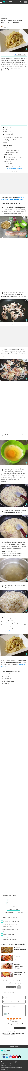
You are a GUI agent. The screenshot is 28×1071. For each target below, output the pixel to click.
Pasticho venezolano (8, 934)
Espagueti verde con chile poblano (12, 922)
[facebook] (3, 1056)
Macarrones (10, 16)
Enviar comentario (20, 1028)
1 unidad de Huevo (11, 164)
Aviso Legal (4, 1063)
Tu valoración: (14, 1021)
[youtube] (13, 1056)
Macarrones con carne (13, 900)
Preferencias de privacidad (7, 1065)
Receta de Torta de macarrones (19, 973)
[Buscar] (26, 2)
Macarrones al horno (10, 912)
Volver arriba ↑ (14, 1047)
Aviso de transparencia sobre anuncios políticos (12, 1067)
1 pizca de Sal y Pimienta (13, 166)
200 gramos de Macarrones (13, 148)
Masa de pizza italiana (9, 937)
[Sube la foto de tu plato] (19, 987)
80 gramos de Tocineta (12, 150)
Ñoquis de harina (7, 927)
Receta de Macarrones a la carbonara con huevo (12, 198)
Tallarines (20, 912)
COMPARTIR (21, 3)
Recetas (2, 16)
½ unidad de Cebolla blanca (14, 157)
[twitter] (7, 1056)
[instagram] (10, 1056)
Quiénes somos (19, 1061)
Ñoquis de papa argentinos (10, 940)
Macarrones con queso (14, 909)
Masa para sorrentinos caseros (11, 929)
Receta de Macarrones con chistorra (18, 958)
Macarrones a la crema (14, 906)
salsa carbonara (5, 623)
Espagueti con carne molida (10, 924)
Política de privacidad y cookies (15, 1063)
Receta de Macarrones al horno (20, 949)
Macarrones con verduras (13, 903)
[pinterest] (16, 1056)
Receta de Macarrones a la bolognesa (18, 966)
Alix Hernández (8, 26)
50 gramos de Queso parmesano (11, 160)
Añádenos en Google (21, 54)
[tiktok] (19, 1056)
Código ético (5, 1069)
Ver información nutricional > (14, 168)
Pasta (6, 16)
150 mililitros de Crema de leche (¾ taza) (12, 154)
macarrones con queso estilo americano (13, 630)
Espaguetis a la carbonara (9, 932)
